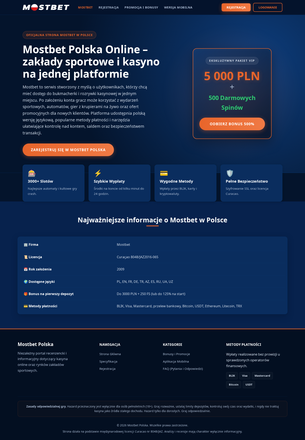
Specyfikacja (108, 361)
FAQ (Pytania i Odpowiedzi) (183, 368)
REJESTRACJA (236, 7)
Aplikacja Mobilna (176, 361)
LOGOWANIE (268, 7)
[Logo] (46, 7)
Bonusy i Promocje (176, 354)
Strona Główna (110, 354)
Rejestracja (107, 368)
